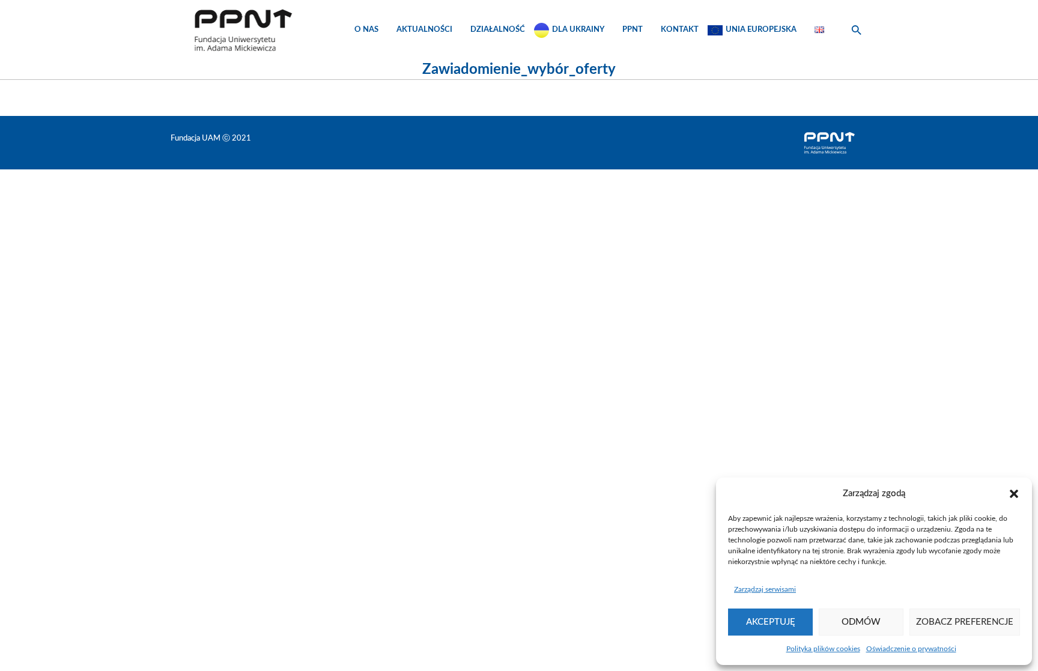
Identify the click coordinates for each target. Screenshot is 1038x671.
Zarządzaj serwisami (765, 589)
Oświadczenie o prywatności (911, 648)
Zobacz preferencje (964, 622)
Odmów (861, 622)
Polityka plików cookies (823, 648)
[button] (1014, 494)
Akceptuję (770, 622)
